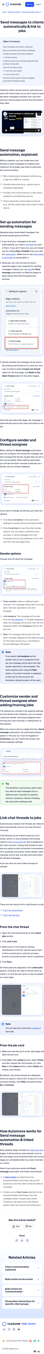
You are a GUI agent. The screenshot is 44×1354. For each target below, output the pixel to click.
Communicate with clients (30, 12)
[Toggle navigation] (3, 4)
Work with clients (14, 12)
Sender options (11, 57)
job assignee (17, 619)
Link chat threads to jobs (12, 67)
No (30, 1226)
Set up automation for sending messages (19, 50)
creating (35, 1028)
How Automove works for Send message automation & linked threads (18, 79)
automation (10, 254)
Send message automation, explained (18, 46)
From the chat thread (13, 71)
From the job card (12, 74)
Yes (17, 1226)
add (30, 269)
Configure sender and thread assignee (18, 53)
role (42, 637)
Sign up (30, 4)
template (30, 244)
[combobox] (37, 1351)
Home (4, 12)
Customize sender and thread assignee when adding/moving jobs (20, 62)
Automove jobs (36, 1150)
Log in (38, 4)
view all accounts (16, 842)
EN (38, 1351)
